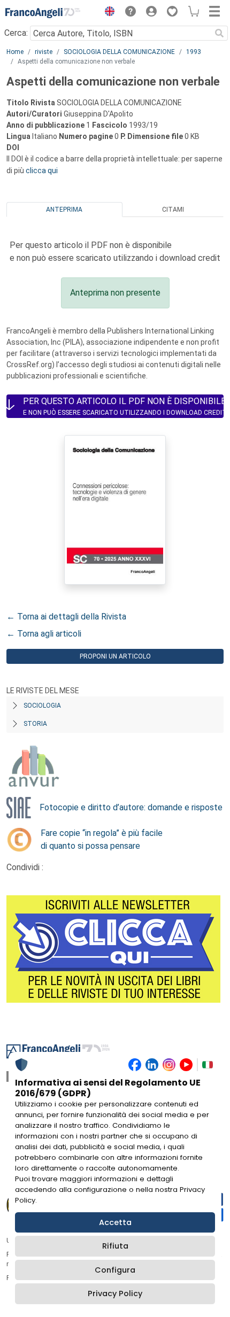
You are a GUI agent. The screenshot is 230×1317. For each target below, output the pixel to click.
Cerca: (16, 33)
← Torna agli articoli (43, 634)
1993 (193, 52)
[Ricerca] (219, 33)
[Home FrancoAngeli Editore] (42, 13)
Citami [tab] (173, 209)
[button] (107, 13)
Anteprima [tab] (64, 209)
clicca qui (42, 170)
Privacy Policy (115, 1293)
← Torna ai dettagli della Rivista (66, 616)
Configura (115, 1270)
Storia (35, 723)
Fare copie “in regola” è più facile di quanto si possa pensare (102, 839)
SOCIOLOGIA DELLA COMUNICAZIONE (119, 52)
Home (15, 52)
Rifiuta (115, 1246)
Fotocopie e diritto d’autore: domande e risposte (131, 807)
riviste (43, 52)
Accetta (115, 1222)
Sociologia (42, 705)
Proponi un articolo (115, 656)
